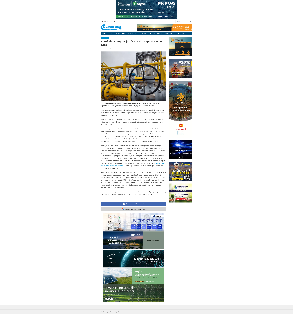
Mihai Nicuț (103, 49)
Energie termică (120, 33)
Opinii (177, 33)
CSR (183, 33)
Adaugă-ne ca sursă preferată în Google (135, 209)
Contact (113, 21)
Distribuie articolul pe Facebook (135, 204)
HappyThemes (118, 312)
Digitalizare (169, 33)
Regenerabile (143, 33)
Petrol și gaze (132, 33)
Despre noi (105, 21)
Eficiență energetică (156, 33)
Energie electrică (107, 33)
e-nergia (107, 312)
